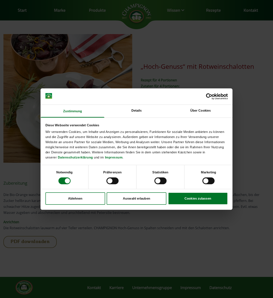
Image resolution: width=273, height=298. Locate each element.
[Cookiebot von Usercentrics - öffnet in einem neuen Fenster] (209, 96)
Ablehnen (75, 198)
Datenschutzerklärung (75, 157)
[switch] (112, 180)
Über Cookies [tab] (200, 110)
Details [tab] (136, 110)
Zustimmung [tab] (72, 111)
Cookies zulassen (197, 198)
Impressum (114, 157)
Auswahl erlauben (136, 198)
